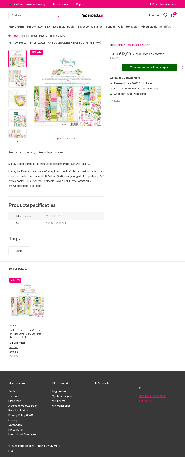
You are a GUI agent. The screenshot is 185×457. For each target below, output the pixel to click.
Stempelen (132, 26)
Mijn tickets (58, 400)
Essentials (58, 26)
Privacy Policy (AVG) (20, 415)
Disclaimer (14, 400)
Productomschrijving (21, 152)
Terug (15, 35)
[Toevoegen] (39, 356)
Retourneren (15, 429)
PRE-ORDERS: (16, 26)
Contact (13, 391)
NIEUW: (31, 26)
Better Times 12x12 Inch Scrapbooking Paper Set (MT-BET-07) (25, 333)
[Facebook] (140, 388)
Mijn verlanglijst (61, 405)
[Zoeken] (57, 15)
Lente (19, 250)
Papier (71, 26)
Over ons (14, 396)
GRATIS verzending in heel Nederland (137, 88)
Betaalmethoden (18, 410)
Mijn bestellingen (62, 396)
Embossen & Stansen (90, 26)
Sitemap (13, 420)
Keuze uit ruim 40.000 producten (133, 83)
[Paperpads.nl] (92, 15)
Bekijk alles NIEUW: (139, 44)
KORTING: (44, 26)
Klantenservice (168, 4)
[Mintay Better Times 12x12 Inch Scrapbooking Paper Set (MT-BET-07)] (27, 300)
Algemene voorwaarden (22, 405)
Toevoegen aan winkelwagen (149, 67)
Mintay (121, 44)
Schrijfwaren (167, 26)
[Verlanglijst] (165, 15)
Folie (120, 26)
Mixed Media (149, 26)
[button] (58, 139)
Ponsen (111, 26)
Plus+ (11, 450)
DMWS (54, 445)
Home (23, 35)
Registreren (59, 391)
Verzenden (15, 424)
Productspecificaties (51, 152)
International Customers (22, 434)
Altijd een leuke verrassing (130, 93)
